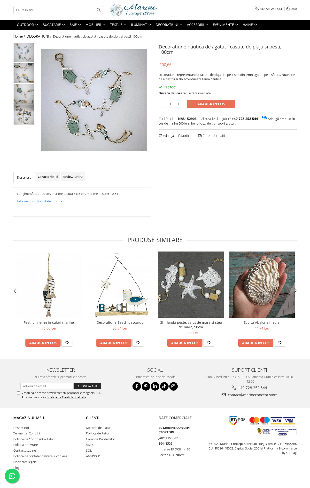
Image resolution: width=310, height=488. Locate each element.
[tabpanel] (93, 100)
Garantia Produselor (100, 439)
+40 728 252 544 (252, 387)
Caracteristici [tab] (48, 176)
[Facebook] (136, 386)
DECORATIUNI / (39, 36)
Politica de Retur (97, 433)
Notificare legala (25, 462)
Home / (19, 36)
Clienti (93, 417)
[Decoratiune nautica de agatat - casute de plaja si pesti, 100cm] (93, 100)
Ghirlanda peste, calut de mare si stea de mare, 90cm (191, 324)
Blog (16, 467)
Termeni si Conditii (26, 433)
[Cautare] (98, 10)
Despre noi (21, 427)
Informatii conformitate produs (39, 201)
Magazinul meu (28, 417)
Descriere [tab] (24, 177)
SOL (89, 450)
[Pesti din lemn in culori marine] (49, 285)
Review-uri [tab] (73, 176)
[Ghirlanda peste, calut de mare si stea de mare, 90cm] (191, 285)
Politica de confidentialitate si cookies (40, 456)
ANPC (90, 444)
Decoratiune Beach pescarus (120, 322)
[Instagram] (173, 386)
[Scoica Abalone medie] (262, 285)
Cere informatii (213, 135)
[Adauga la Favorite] (66, 343)
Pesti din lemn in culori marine (49, 322)
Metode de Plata (98, 427)
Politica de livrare (25, 444)
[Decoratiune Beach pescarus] (120, 285)
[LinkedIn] (155, 386)
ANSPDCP (93, 456)
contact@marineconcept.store (252, 394)
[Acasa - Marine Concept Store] (134, 10)
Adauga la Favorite (176, 135)
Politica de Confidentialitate (66, 397)
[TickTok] (164, 386)
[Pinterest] (146, 386)
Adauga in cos (211, 104)
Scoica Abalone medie (261, 322)
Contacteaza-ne (24, 450)
